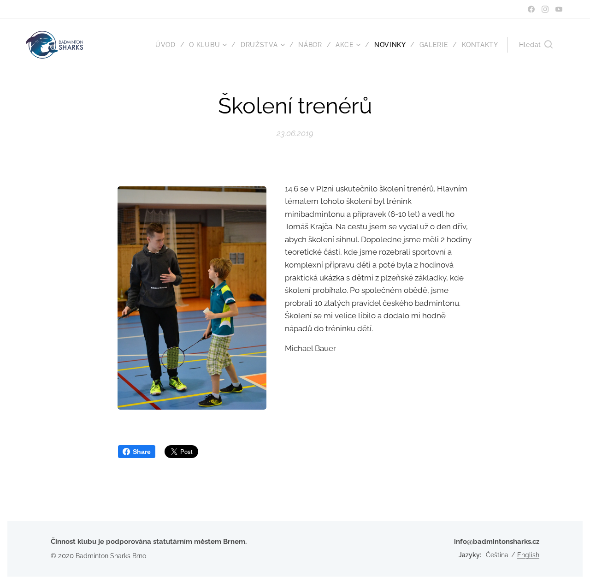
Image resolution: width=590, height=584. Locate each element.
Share (142, 451)
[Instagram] (545, 9)
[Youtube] (559, 9)
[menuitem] (169, 44)
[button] (535, 44)
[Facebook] (531, 9)
